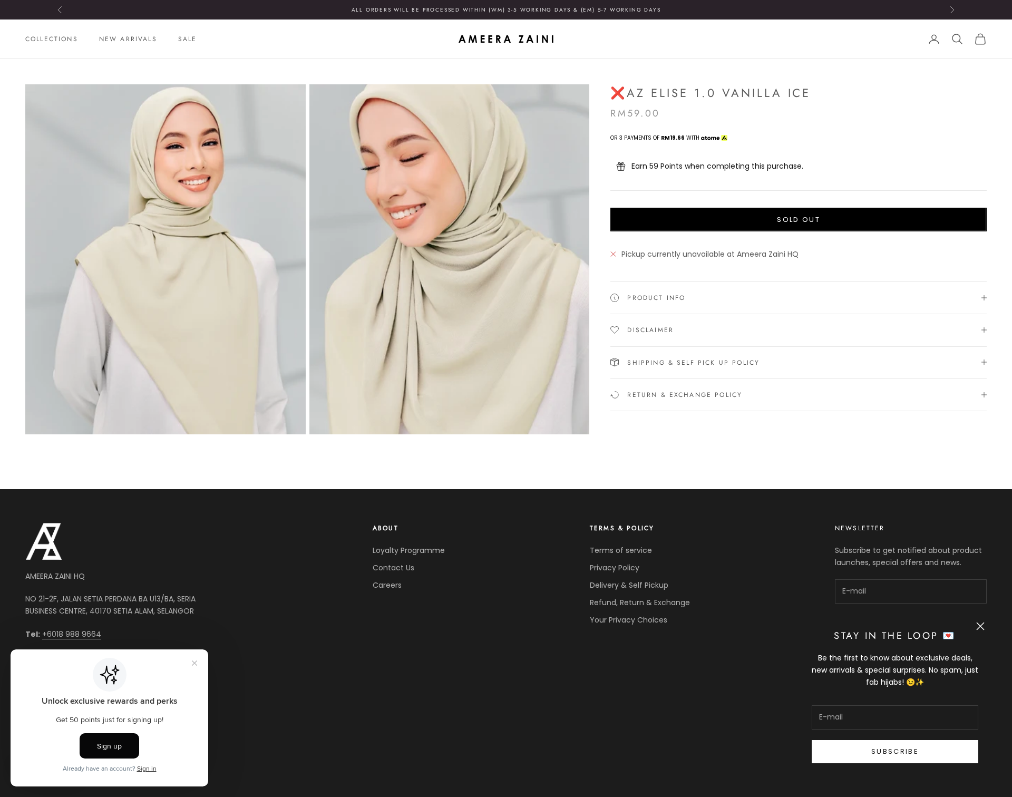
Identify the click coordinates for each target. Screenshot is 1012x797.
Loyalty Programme (409, 550)
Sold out (798, 219)
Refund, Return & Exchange (640, 602)
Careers (387, 585)
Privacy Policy (614, 567)
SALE (187, 39)
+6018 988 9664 (71, 634)
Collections (51, 39)
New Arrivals (128, 39)
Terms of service (621, 550)
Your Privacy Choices (628, 620)
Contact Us (393, 567)
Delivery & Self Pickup (629, 585)
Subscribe (895, 751)
